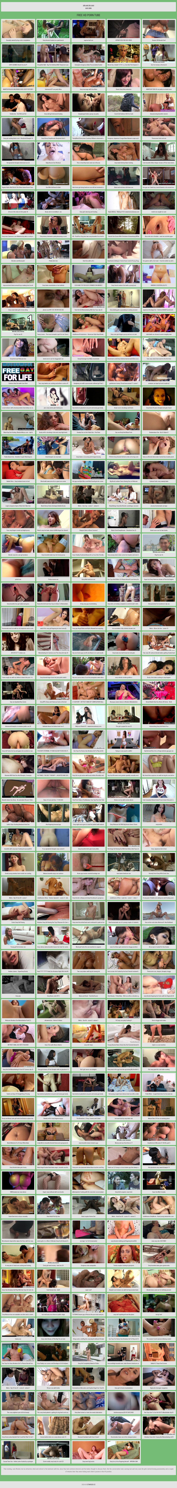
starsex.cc (91, 1485)
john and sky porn (88, 5)
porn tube (88, 8)
